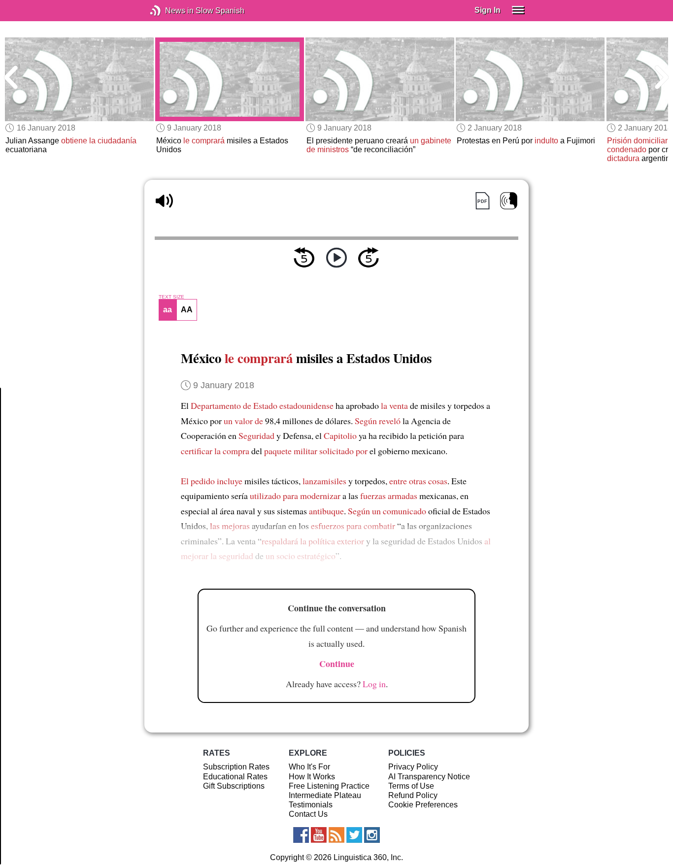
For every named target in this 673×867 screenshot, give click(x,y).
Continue (336, 663)
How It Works (312, 776)
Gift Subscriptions (234, 786)
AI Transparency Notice (429, 776)
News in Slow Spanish (170, 10)
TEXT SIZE (171, 297)
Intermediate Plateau (325, 795)
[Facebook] (301, 835)
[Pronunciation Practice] (509, 201)
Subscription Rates (236, 767)
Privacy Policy (413, 767)
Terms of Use (411, 786)
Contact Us (308, 814)
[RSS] (336, 835)
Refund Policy (412, 795)
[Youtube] (319, 835)
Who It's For (309, 767)
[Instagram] (372, 835)
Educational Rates (235, 776)
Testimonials (311, 804)
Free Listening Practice (329, 786)
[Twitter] (354, 835)
